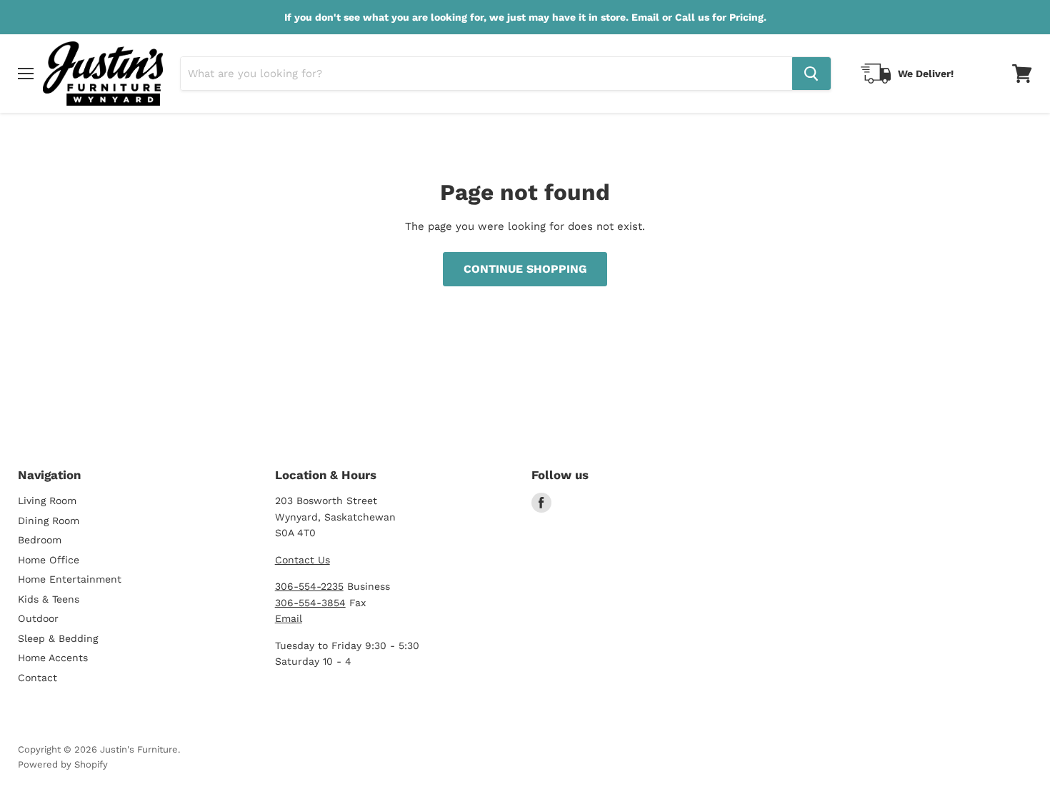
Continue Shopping (525, 269)
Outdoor (38, 618)
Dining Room (48, 520)
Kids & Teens (48, 599)
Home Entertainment (69, 579)
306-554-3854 (310, 602)
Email (288, 618)
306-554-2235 (309, 586)
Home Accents (53, 657)
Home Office (48, 560)
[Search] (811, 73)
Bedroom (39, 540)
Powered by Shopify (63, 764)
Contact (37, 677)
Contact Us (302, 560)
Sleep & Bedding (58, 638)
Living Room (47, 500)
